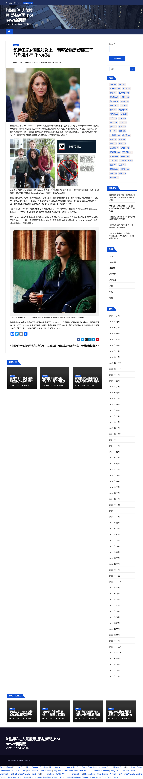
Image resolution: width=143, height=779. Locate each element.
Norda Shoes (119, 767)
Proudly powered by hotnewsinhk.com (18, 760)
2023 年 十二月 (115, 505)
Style (111, 256)
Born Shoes (55, 767)
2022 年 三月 (114, 629)
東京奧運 (115, 135)
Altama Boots (23, 777)
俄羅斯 (114, 97)
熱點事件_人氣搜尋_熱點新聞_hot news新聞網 (19, 15)
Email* (112, 44)
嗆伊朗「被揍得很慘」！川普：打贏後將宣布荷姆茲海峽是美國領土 (53, 382)
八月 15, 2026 (16, 719)
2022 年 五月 (114, 617)
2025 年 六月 (114, 399)
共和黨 (125, 97)
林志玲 (126, 135)
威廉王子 (51, 62)
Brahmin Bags (36, 777)
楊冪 (113, 139)
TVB (122, 84)
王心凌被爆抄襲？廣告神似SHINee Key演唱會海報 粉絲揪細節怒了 (121, 236)
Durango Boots (6, 774)
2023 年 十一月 (115, 511)
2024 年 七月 (114, 464)
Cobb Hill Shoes (47, 774)
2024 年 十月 (114, 446)
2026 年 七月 (114, 322)
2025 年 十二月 (115, 363)
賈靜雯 (125, 169)
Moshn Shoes (89, 774)
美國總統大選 (126, 160)
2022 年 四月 (114, 623)
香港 (122, 173)
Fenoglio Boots (77, 774)
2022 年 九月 (114, 594)
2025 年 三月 (114, 416)
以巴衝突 (115, 88)
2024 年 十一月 (115, 440)
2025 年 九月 (114, 381)
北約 (124, 105)
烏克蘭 (114, 156)
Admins (27, 385)
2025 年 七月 (114, 393)
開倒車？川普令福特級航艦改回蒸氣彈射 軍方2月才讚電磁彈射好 (22, 382)
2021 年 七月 (114, 676)
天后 (113, 118)
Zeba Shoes (32, 771)
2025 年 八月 (114, 387)
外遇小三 (44, 62)
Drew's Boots (114, 774)
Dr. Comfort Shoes (44, 771)
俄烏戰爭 (124, 93)
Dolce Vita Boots (128, 771)
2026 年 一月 (114, 357)
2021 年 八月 (114, 670)
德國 (122, 127)
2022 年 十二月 (115, 576)
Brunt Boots (92, 767)
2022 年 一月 (114, 641)
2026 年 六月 (114, 328)
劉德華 (125, 101)
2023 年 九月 (114, 523)
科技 (111, 286)
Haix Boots (73, 771)
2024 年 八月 (114, 458)
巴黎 (123, 122)
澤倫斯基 (115, 152)
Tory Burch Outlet (80, 767)
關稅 (113, 173)
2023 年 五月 (114, 546)
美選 (113, 165)
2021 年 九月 (114, 665)
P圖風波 (30, 62)
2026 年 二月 (114, 351)
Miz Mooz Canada (106, 767)
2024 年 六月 (114, 470)
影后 (113, 127)
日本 (122, 131)
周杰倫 (114, 114)
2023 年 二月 (114, 564)
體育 (111, 298)
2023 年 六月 (114, 540)
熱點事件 (16, 45)
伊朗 (113, 93)
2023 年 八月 (114, 529)
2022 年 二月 (114, 635)
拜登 (113, 131)
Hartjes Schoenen (101, 771)
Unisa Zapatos (102, 774)
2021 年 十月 (114, 659)
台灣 (113, 110)
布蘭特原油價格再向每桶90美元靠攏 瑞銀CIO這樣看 (87, 381)
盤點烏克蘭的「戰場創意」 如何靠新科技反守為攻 (120, 714)
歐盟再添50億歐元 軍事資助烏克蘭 (27, 345)
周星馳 (123, 110)
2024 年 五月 (114, 475)
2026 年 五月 (114, 334)
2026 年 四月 (114, 339)
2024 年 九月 (114, 452)
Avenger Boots (6, 767)
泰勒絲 (114, 148)
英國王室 (58, 62)
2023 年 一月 (114, 570)
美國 (113, 160)
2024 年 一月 (114, 499)
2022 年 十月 (114, 588)
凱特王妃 (37, 62)
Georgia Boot (115, 771)
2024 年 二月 (114, 493)
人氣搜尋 (113, 262)
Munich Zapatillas (19, 771)
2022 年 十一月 (115, 582)
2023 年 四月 (114, 552)
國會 (124, 114)
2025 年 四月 (114, 410)
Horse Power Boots (134, 767)
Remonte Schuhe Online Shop (94, 777)
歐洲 (122, 139)
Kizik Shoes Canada (21, 774)
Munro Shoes (66, 767)
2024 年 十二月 (115, 434)
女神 (122, 118)
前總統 (114, 101)
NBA (113, 84)
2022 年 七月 (114, 605)
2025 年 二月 (114, 422)
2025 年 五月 (114, 405)
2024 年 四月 (114, 481)
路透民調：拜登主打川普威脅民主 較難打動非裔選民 (72, 345)
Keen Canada (32, 767)
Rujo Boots (35, 774)
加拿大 (114, 105)
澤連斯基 (127, 152)
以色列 (126, 88)
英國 (122, 165)
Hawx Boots (12, 777)
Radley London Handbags (70, 777)
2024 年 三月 (114, 487)
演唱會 (125, 148)
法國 (122, 144)
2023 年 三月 (114, 558)
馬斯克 (114, 177)
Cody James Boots (60, 771)
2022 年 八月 (114, 600)
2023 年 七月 (114, 535)
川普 (114, 122)
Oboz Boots (44, 767)
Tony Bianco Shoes (50, 777)
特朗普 (125, 156)
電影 (111, 292)
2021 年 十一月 (115, 653)
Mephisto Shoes (19, 767)
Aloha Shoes (5, 771)
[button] (136, 32)
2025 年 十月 (114, 375)
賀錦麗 (114, 169)
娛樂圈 (112, 268)
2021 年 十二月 (115, 647)
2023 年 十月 (114, 517)
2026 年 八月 (114, 316)
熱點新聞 (113, 280)
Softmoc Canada (128, 774)
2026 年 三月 (114, 345)
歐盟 (113, 144)
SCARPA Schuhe (62, 774)
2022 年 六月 (114, 611)
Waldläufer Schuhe (115, 777)
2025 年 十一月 (115, 369)
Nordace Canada (86, 771)
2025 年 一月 (114, 428)
